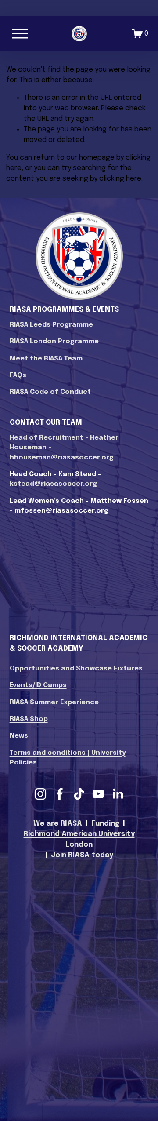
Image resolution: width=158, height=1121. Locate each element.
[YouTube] (98, 794)
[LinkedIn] (117, 794)
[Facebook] (60, 794)
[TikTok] (79, 794)
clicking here (120, 178)
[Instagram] (40, 794)
